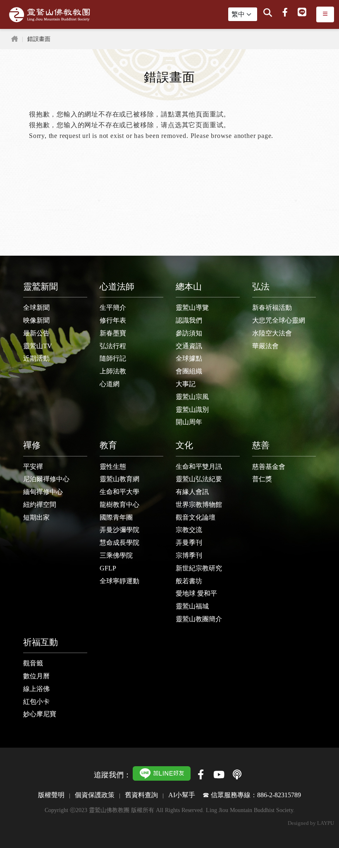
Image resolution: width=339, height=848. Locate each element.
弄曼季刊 (189, 542)
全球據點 (189, 358)
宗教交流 (189, 529)
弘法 (261, 286)
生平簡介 (113, 307)
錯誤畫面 (38, 39)
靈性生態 (113, 466)
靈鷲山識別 (192, 409)
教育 (108, 445)
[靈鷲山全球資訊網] (49, 15)
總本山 (189, 286)
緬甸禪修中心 (43, 491)
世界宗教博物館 (199, 504)
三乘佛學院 (116, 555)
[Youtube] (218, 774)
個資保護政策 (95, 794)
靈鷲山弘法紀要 (199, 478)
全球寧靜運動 (119, 580)
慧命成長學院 (119, 542)
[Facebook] (284, 12)
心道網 (109, 383)
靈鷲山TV (37, 345)
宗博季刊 (189, 555)
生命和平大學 (119, 491)
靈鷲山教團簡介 (199, 618)
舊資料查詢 (141, 794)
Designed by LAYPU (311, 823)
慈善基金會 (268, 466)
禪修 (32, 445)
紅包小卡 (36, 701)
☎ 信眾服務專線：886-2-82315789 (252, 794)
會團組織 (189, 371)
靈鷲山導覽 (192, 307)
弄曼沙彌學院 (119, 529)
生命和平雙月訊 (199, 466)
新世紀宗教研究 (199, 568)
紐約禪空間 (39, 504)
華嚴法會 (265, 345)
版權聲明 (51, 794)
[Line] (301, 12)
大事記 (186, 383)
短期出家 (36, 517)
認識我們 (189, 320)
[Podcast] (237, 774)
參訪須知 (189, 333)
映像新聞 (36, 320)
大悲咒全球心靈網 (278, 320)
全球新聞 (36, 307)
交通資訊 (189, 345)
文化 (184, 445)
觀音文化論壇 (195, 517)
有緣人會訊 (192, 491)
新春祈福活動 (272, 307)
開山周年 (189, 421)
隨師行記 (113, 358)
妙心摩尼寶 (39, 713)
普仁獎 (262, 478)
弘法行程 (113, 345)
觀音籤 (33, 663)
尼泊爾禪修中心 (46, 478)
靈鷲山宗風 (192, 396)
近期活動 (36, 358)
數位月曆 (36, 675)
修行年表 (113, 320)
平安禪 (33, 466)
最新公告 (36, 333)
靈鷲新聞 (40, 286)
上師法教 (113, 371)
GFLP (108, 568)
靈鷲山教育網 (119, 478)
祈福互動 (40, 642)
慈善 (261, 445)
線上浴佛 (36, 688)
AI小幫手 (181, 794)
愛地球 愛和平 (196, 593)
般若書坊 (189, 580)
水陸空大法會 (272, 333)
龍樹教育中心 (119, 504)
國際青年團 (116, 517)
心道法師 (117, 286)
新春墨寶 (113, 333)
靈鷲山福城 (192, 606)
